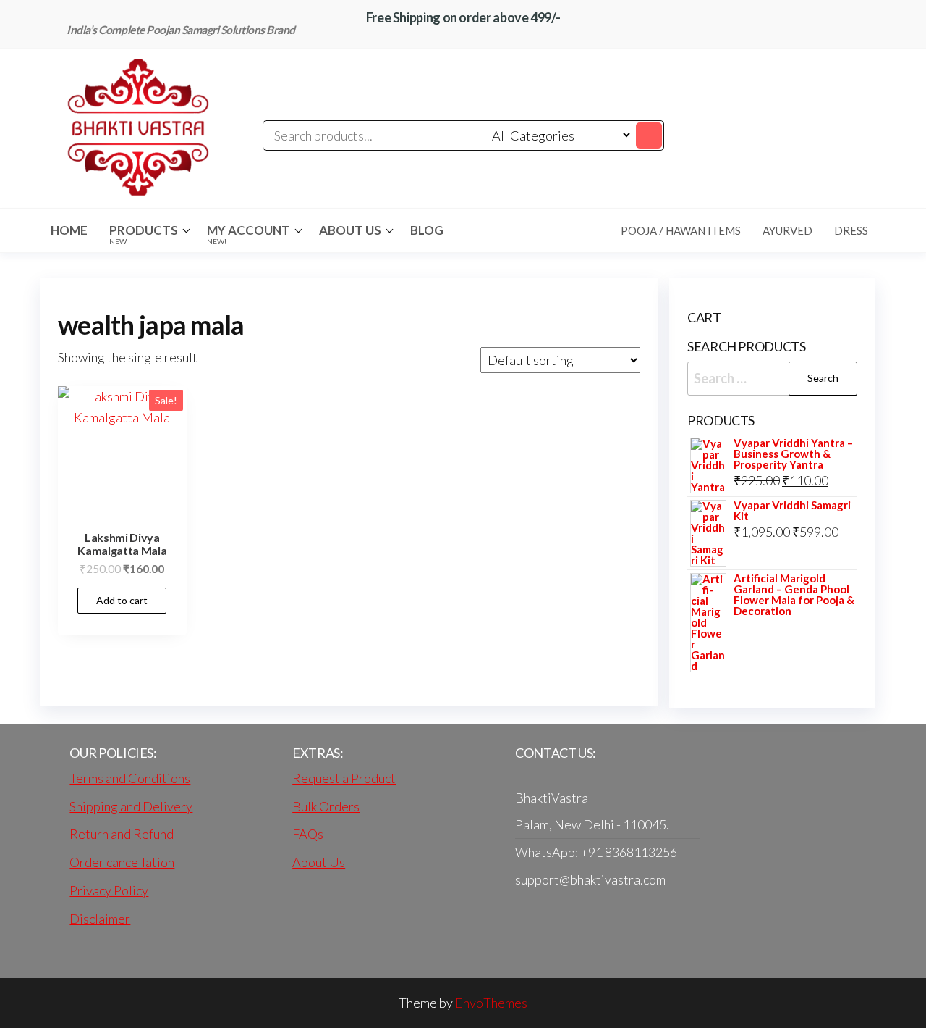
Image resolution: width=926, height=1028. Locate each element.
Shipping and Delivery (130, 806)
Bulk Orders (326, 806)
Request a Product (344, 778)
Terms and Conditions (129, 778)
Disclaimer (99, 919)
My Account (248, 234)
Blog (426, 230)
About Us (350, 230)
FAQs (307, 834)
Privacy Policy (108, 890)
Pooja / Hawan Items (681, 230)
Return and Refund (121, 834)
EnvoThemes (491, 1003)
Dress (851, 230)
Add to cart (122, 600)
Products (143, 234)
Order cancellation (121, 862)
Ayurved (787, 230)
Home (69, 230)
